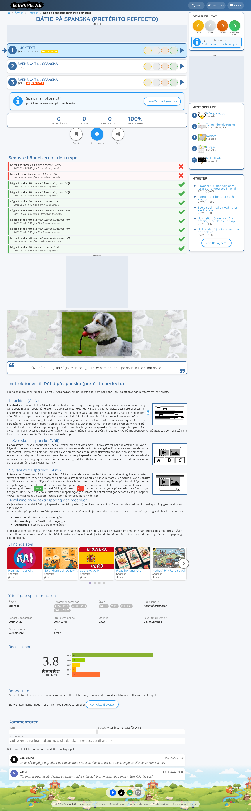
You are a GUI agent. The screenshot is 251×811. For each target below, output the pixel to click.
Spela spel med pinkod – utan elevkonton (218, 209)
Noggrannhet (135, 123)
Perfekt (126, 606)
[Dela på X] (121, 792)
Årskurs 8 (62, 606)
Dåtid (103, 606)
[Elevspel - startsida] (26, 5)
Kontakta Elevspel (102, 704)
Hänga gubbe (215, 113)
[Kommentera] (97, 134)
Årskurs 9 (79, 606)
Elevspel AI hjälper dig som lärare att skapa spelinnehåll (217, 187)
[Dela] (118, 134)
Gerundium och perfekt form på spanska (71, 570)
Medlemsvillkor (161, 804)
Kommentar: (16, 736)
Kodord (211, 136)
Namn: (13, 727)
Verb (114, 606)
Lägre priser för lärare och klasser (216, 198)
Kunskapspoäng (110, 123)
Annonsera (85, 804)
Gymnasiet (62, 610)
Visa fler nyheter (216, 243)
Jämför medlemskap (162, 101)
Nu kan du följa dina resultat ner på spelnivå (219, 230)
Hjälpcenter (100, 804)
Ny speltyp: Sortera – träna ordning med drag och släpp (217, 219)
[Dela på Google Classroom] (129, 792)
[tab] (90, 583)
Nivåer (84, 123)
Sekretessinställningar (184, 804)
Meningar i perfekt (20, 570)
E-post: (101, 727)
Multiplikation (215, 158)
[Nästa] (184, 563)
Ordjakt (211, 147)
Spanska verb (89, 570)
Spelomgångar (59, 123)
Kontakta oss (116, 804)
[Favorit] (76, 134)
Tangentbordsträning (220, 124)
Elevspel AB (70, 804)
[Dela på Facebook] (113, 792)
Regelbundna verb (128, 570)
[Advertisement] (97, 33)
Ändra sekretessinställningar (219, 44)
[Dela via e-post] (138, 792)
